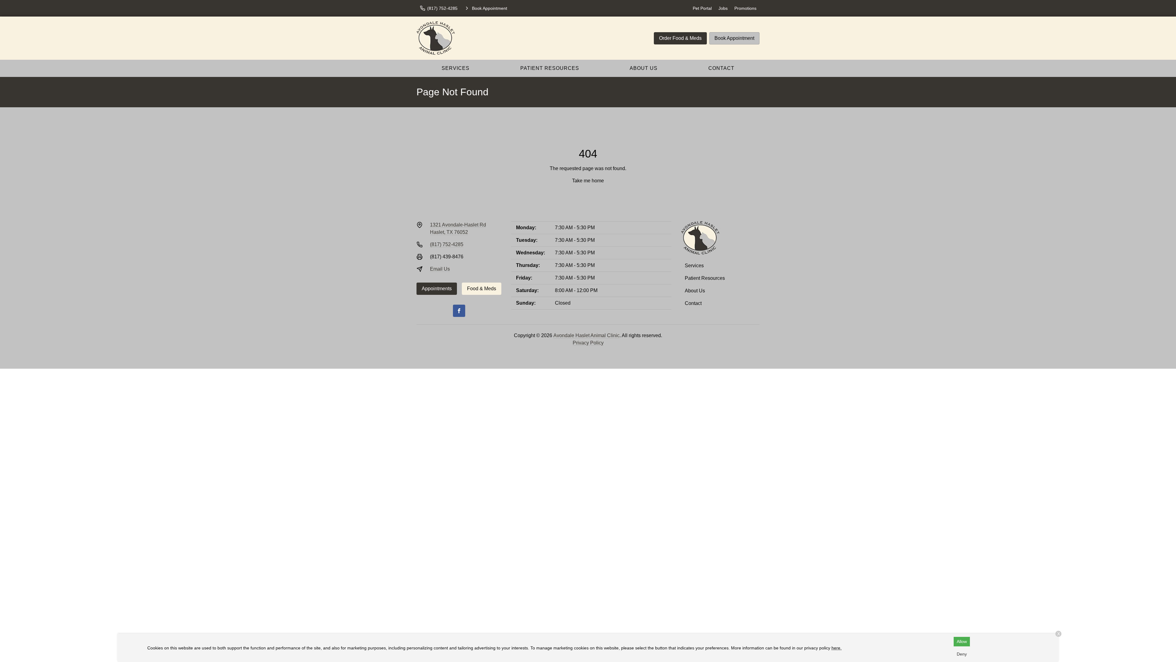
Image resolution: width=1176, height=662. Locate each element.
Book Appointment (734, 38)
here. (836, 647)
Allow (962, 641)
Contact (721, 68)
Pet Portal (702, 8)
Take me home (588, 180)
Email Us (440, 269)
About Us (644, 68)
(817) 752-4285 (446, 244)
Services (455, 68)
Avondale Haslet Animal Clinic (586, 335)
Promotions (745, 8)
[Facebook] (459, 311)
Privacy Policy (588, 342)
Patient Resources (549, 68)
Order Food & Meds (680, 38)
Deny (962, 654)
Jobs (723, 8)
